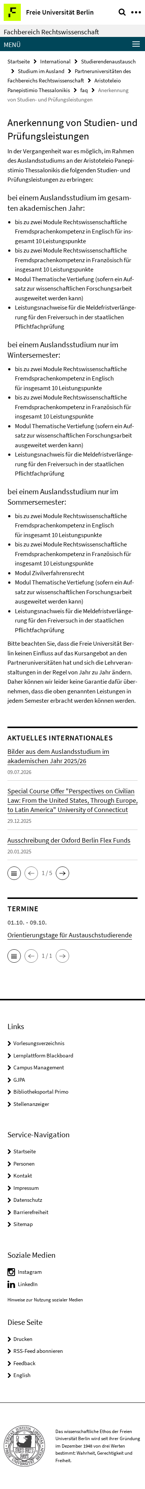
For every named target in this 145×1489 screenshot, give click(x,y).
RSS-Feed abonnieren (38, 1350)
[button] (14, 873)
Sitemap (23, 1224)
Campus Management (38, 1067)
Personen (24, 1163)
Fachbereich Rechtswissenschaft (51, 31)
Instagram (30, 1271)
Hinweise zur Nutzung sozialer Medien (45, 1300)
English (21, 1375)
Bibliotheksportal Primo (40, 1091)
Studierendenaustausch (108, 61)
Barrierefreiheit (30, 1212)
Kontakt (22, 1175)
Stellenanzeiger (31, 1103)
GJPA (19, 1079)
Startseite (18, 61)
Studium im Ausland (41, 71)
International (55, 61)
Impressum (26, 1187)
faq (84, 90)
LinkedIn (28, 1284)
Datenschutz (27, 1199)
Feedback (24, 1363)
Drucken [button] (22, 1338)
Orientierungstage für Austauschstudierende (69, 935)
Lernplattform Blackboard (43, 1055)
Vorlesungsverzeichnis (38, 1043)
